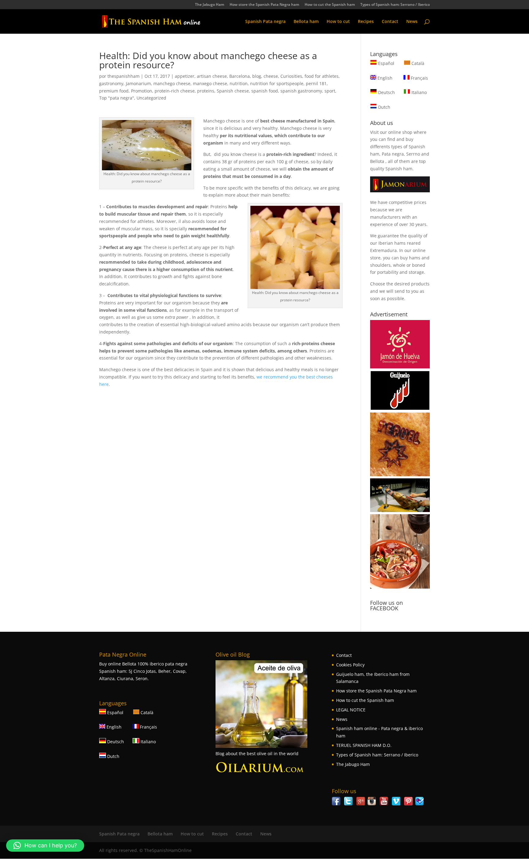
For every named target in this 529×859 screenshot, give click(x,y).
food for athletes (322, 76)
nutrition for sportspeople (276, 83)
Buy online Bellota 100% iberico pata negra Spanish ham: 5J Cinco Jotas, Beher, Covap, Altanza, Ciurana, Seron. (143, 671)
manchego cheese (171, 83)
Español (386, 63)
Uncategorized (151, 98)
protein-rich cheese (175, 91)
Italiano (418, 92)
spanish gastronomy (301, 91)
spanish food (264, 91)
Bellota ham (306, 21)
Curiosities (291, 76)
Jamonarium (138, 83)
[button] (45, 845)
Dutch (383, 107)
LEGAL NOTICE (351, 710)
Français (419, 78)
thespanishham (123, 76)
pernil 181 (316, 83)
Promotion (141, 91)
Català (417, 63)
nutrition (239, 83)
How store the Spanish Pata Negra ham (264, 5)
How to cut (338, 21)
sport (330, 91)
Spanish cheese (233, 91)
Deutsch (386, 92)
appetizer (184, 76)
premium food (114, 91)
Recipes (366, 21)
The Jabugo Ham (209, 5)
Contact (390, 21)
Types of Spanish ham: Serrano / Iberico (395, 5)
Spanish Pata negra (265, 21)
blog (256, 76)
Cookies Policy (350, 665)
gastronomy (111, 83)
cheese (271, 76)
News (412, 21)
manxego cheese (210, 83)
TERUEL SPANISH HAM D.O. (364, 745)
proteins (205, 91)
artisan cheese (212, 76)
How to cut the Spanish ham (330, 5)
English (384, 78)
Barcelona (239, 76)
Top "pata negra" (116, 98)
